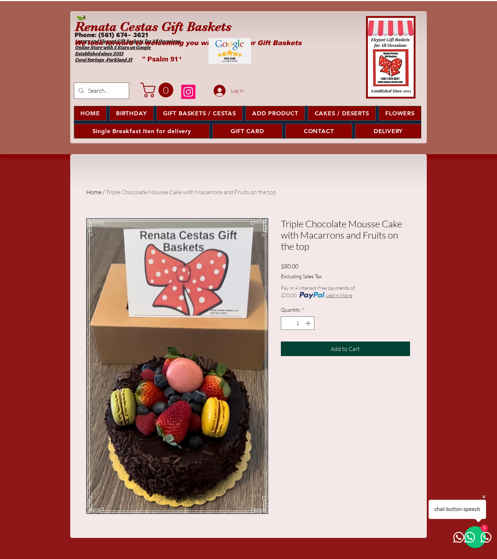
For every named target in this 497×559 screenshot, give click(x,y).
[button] (158, 90)
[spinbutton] (297, 323)
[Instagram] (188, 92)
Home (94, 192)
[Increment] (308, 323)
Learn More (339, 295)
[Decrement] (286, 323)
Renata (95, 26)
